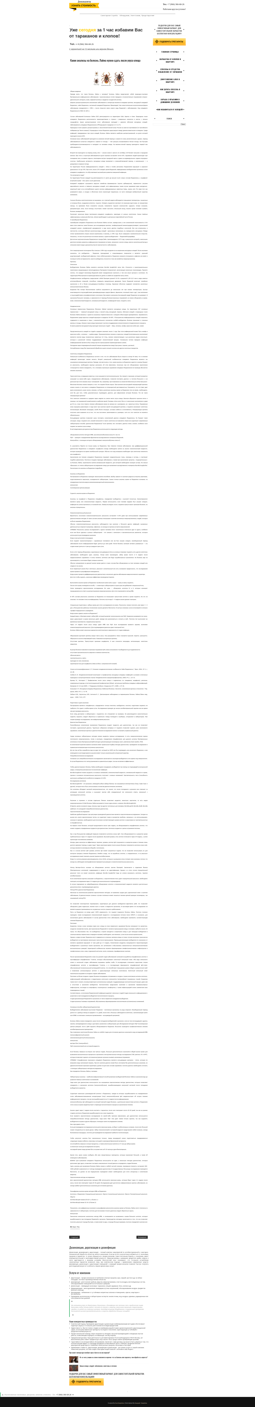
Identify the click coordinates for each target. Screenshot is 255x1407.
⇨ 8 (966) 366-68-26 (85, 44)
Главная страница (170, 52)
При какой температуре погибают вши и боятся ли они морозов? (89, 1352)
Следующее (74, 1237)
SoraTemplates (119, 1403)
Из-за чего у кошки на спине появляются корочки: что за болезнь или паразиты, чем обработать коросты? (114, 1357)
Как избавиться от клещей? (170, 109)
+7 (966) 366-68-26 (175, 4)
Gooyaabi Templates (141, 1403)
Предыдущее (142, 1237)
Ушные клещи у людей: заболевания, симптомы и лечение (98, 1366)
